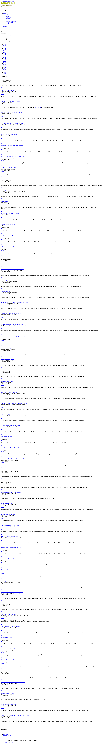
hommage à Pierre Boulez (6, 637)
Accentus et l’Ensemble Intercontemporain (10, 536)
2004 (4, 72)
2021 (4, 50)
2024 (4, 47)
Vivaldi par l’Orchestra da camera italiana (10, 470)
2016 (4, 57)
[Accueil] (8, 5)
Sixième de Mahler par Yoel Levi (8, 224)
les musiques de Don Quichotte (7, 359)
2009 (4, 66)
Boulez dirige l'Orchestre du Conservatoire (10, 134)
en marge (8, 18)
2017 (4, 56)
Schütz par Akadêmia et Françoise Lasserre (10, 425)
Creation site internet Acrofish (7, 742)
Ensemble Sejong (4, 201)
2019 (4, 53)
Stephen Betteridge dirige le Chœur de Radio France (12, 112)
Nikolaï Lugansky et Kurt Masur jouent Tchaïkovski (12, 156)
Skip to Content (4, 1)
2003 (4, 73)
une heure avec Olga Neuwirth (7, 558)
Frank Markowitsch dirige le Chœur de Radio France (12, 101)
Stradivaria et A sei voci (6, 414)
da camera (8, 17)
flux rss (5, 733)
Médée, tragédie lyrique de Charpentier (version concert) (13, 581)
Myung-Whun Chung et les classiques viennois (11, 313)
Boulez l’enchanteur (5, 179)
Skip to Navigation (12, 1)
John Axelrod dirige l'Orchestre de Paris (9, 603)
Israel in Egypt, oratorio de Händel (8, 190)
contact (5, 731)
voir (1, 87)
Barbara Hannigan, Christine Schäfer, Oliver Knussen (12, 123)
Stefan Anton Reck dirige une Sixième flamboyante (12, 592)
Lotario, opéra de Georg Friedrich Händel (10, 525)
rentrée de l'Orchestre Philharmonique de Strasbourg (12, 269)
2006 (4, 69)
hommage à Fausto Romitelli (7, 381)
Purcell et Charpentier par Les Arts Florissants (11, 348)
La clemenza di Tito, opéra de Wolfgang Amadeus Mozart (13, 145)
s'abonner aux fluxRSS (6, 35)
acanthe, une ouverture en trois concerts (9, 481)
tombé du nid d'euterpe (11, 21)
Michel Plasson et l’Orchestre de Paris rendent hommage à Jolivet (15, 715)
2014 (4, 59)
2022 (4, 49)
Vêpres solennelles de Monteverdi (8, 514)
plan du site (5, 734)
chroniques (5, 13)
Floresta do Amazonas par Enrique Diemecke (11, 235)
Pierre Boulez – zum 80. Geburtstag (8, 614)
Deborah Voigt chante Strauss (7, 503)
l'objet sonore (6, 20)
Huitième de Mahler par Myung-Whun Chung (11, 547)
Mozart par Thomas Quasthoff (7, 659)
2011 (4, 63)
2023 (4, 48)
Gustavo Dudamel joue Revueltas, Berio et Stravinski (12, 458)
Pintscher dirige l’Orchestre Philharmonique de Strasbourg (13, 280)
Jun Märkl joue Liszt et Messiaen (8, 257)
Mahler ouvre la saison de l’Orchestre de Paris (11, 370)
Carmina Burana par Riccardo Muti (8, 704)
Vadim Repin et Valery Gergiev (7, 90)
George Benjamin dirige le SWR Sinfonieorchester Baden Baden (15, 302)
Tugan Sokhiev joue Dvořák (7, 436)
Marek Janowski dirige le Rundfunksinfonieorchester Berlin (14, 403)
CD (7, 25)
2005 (4, 71)
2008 (4, 67)
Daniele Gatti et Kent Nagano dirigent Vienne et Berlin (13, 447)
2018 (4, 54)
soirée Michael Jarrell (5, 291)
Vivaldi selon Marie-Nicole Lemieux (9, 569)
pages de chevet (9, 22)
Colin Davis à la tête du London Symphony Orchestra (12, 324)
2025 (4, 45)
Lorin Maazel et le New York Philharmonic (10, 167)
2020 (4, 52)
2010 (4, 64)
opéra (7, 14)
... (46, 699)
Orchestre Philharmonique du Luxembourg (10, 213)
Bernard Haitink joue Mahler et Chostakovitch (11, 492)
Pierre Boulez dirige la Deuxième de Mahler (10, 626)
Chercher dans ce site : (6, 31)
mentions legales (7, 735)
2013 (4, 61)
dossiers (5, 26)
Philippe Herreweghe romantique (8, 246)
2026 (4, 44)
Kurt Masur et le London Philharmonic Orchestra (11, 392)
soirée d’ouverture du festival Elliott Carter (10, 648)
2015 (4, 58)
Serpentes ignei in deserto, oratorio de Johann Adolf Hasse (13, 336)
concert (7, 16)
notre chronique (37, 107)
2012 (4, 62)
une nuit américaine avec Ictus (7, 693)
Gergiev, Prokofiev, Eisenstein (7, 79)
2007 (4, 68)
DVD (7, 23)
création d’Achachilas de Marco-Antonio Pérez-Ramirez (13, 682)
